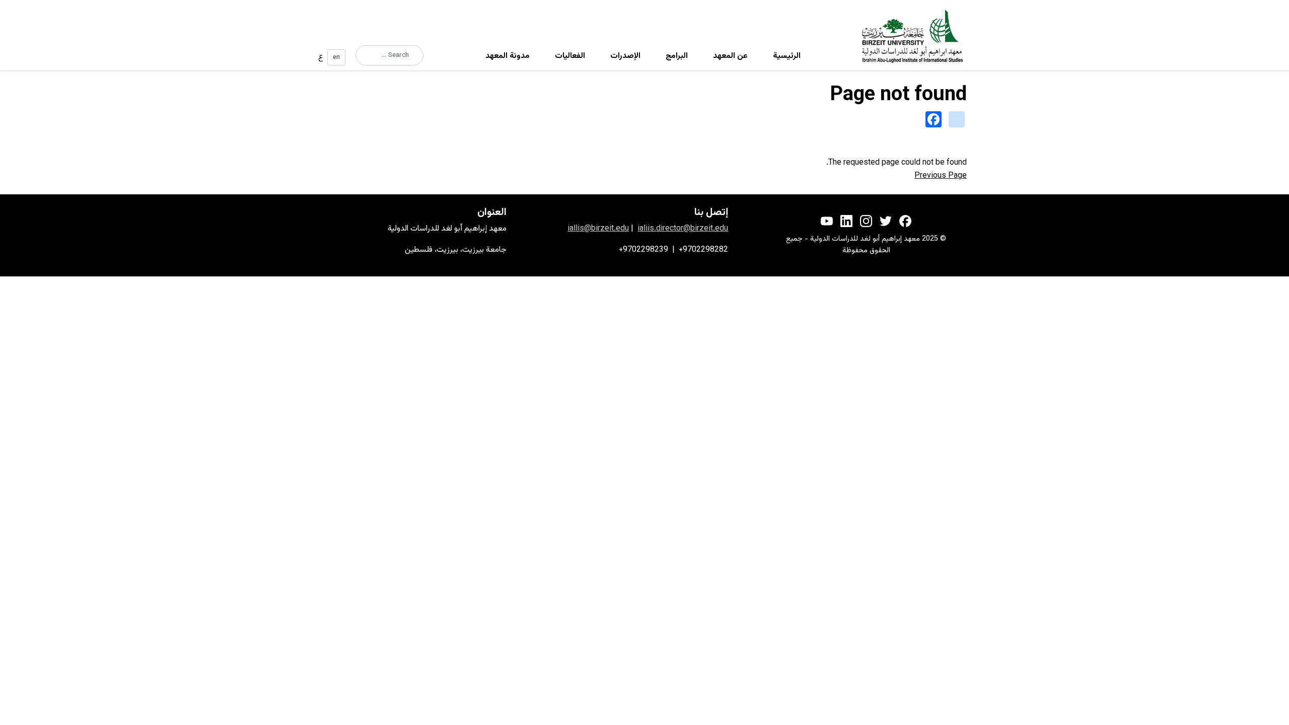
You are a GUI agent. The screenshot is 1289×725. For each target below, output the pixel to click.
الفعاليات (570, 56)
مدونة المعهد (507, 56)
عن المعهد (730, 56)
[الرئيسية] (916, 35)
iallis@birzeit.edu (598, 229)
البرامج (677, 56)
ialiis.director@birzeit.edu (682, 229)
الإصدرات (625, 56)
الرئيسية (787, 56)
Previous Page (940, 176)
